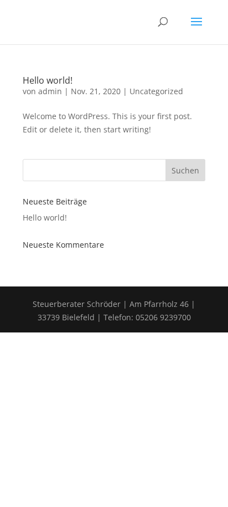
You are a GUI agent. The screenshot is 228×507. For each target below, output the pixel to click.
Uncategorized (156, 91)
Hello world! (47, 80)
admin (50, 91)
